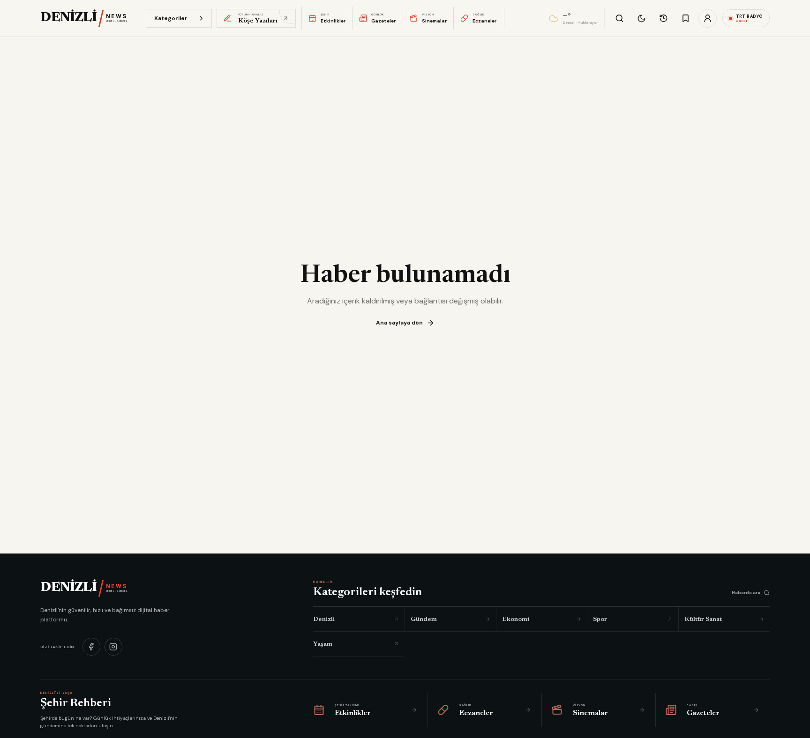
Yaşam (322, 644)
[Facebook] (91, 647)
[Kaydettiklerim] (685, 18)
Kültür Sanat (703, 619)
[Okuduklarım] (663, 18)
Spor (600, 619)
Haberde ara (746, 593)
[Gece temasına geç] (641, 18)
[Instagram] (113, 647)
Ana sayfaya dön (399, 322)
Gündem (424, 619)
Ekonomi (515, 619)
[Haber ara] (619, 18)
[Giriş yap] (707, 18)
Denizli (324, 619)
